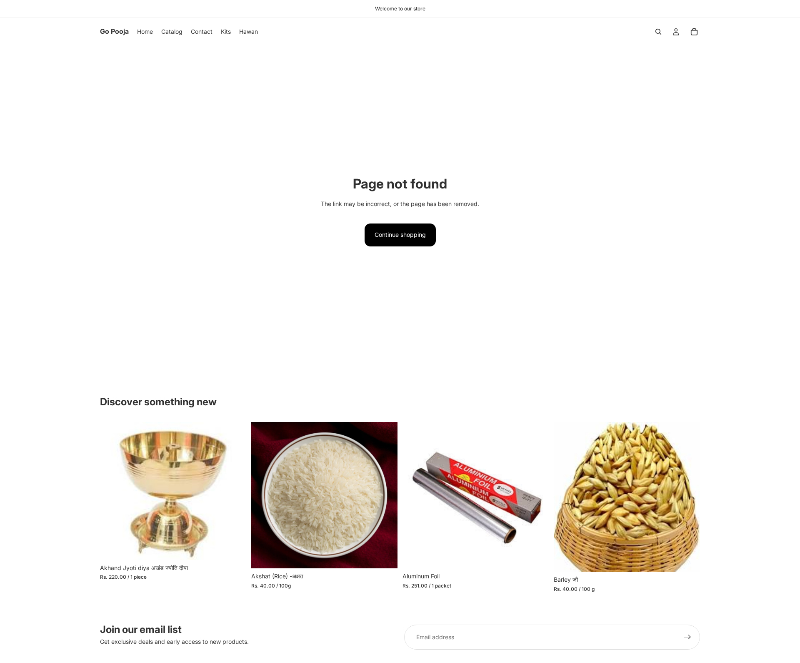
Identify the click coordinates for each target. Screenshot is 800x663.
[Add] (233, 547)
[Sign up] (687, 637)
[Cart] (694, 32)
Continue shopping (400, 234)
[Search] (658, 32)
